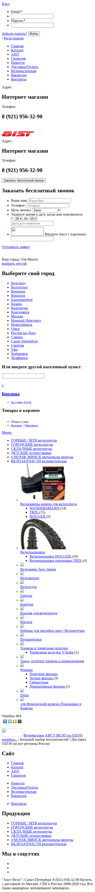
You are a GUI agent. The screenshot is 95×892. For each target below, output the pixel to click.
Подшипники (31, 639)
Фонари (26, 670)
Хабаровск (19, 354)
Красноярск (20, 312)
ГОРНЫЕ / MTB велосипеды (34, 440)
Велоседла (28, 587)
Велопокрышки (32, 552)
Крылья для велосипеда (38, 613)
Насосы (26, 622)
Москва (17, 316)
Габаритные (39, 682)
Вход (6, 4)
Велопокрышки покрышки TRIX (56, 560)
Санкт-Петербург (24, 341)
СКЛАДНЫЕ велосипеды (31, 449)
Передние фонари (44, 674)
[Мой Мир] (19, 721)
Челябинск (19, 358)
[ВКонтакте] (5, 721)
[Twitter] (10, 721)
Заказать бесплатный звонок (24, 180)
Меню (7, 432)
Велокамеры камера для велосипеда (48, 504)
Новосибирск (21, 325)
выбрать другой (14, 263)
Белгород (18, 283)
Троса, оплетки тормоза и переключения (52, 661)
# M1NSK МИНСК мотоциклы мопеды (42, 457)
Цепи (24, 695)
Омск (15, 329)
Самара (17, 337)
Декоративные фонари (48, 686)
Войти (34, 34)
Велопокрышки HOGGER (51, 556)
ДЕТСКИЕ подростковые (31, 453)
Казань (16, 304)
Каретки (26, 604)
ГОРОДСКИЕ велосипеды (32, 444)
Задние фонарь (42, 678)
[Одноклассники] (14, 721)
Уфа (14, 349)
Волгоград (19, 287)
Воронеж (18, 291)
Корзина (16, 425)
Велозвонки (29, 578)
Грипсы (26, 596)
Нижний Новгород (26, 320)
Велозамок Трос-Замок (38, 569)
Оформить (31, 425)
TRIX (34, 512)
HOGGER (38, 516)
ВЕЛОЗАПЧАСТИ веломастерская (38, 461)
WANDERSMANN (45, 508)
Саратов (17, 345)
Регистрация (14, 38)
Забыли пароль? (14, 34)
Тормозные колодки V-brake (52, 652)
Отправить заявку (16, 247)
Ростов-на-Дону (23, 333)
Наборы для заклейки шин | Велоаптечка (52, 631)
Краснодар (19, 308)
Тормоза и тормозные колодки (44, 648)
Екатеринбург (22, 300)
